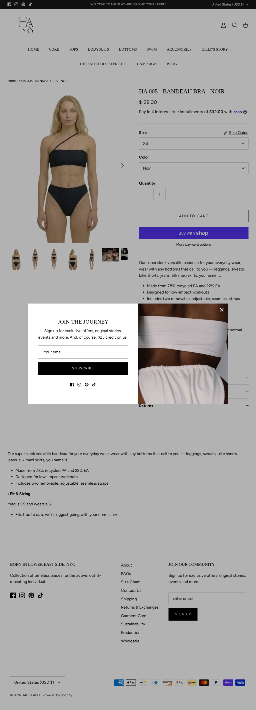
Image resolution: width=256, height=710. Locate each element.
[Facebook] (72, 384)
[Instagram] (79, 384)
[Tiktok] (94, 384)
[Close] (221, 309)
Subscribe (83, 368)
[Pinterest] (86, 384)
